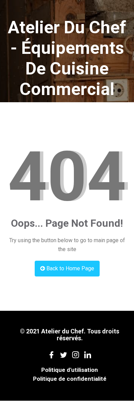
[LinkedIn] (88, 354)
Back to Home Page (69, 268)
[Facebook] (52, 354)
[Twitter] (64, 354)
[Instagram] (76, 354)
